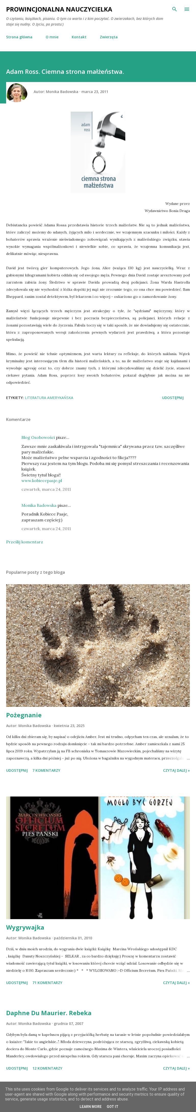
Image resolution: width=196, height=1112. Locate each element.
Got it (112, 1107)
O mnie (52, 36)
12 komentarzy (47, 1068)
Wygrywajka (25, 927)
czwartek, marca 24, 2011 (46, 489)
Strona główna (19, 36)
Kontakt (79, 36)
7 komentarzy (46, 770)
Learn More (91, 1107)
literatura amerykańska (49, 397)
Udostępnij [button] (173, 397)
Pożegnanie (24, 715)
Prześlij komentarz (24, 541)
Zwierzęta (109, 36)
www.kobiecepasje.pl (41, 480)
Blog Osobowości (38, 437)
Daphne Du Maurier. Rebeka (48, 1013)
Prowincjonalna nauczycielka (59, 9)
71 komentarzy (47, 982)
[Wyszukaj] (175, 9)
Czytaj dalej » (176, 770)
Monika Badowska (38, 505)
